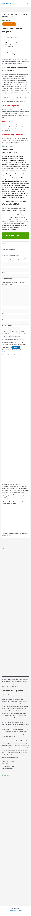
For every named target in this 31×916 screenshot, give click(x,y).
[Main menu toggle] (27, 3)
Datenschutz (13, 910)
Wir (3, 156)
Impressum (19, 910)
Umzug (5, 484)
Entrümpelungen (8, 208)
